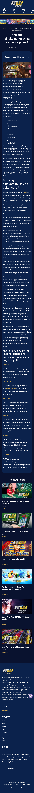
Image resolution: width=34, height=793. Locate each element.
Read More (5, 509)
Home (4, 12)
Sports (24, 12)
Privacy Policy (8, 784)
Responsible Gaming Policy (22, 784)
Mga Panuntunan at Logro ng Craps (15, 647)
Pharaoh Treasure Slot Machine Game (16, 559)
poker (25, 192)
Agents (4, 738)
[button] (28, 57)
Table (10, 28)
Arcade (4, 732)
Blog (3, 740)
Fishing (4, 726)
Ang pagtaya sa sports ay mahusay (15, 531)
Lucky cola (5, 710)
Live (14, 12)
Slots (3, 729)
